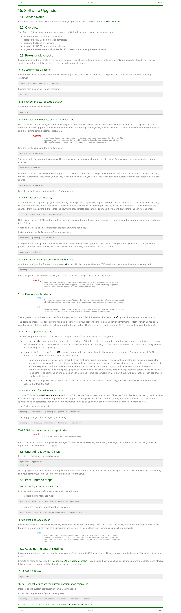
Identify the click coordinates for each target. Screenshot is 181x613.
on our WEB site (112, 21)
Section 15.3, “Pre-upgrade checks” (69, 561)
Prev (21, 3)
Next (160, 3)
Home (90, 3)
